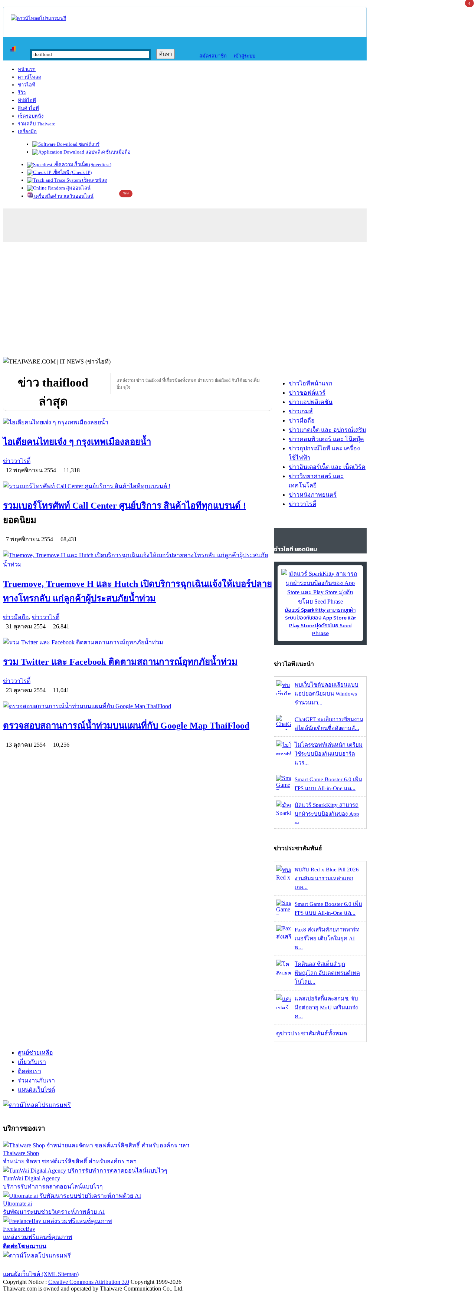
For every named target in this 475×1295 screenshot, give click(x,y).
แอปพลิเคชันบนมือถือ (107, 152)
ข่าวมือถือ (16, 617)
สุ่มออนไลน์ (78, 188)
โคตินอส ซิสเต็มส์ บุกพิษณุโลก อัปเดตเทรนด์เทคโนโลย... (327, 973)
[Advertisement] (237, 297)
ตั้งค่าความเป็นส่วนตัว (31, 1265)
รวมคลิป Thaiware (36, 123)
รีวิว (22, 92)
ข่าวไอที (26, 85)
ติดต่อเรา (29, 1071)
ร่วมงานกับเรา (36, 1080)
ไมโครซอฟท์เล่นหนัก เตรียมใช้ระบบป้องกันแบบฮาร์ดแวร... (329, 754)
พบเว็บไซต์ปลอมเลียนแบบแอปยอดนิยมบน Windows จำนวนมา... (326, 694)
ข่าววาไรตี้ (16, 461)
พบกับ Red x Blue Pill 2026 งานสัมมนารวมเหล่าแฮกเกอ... (327, 878)
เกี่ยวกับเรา (32, 1062)
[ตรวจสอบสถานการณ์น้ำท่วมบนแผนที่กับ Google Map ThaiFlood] (137, 706)
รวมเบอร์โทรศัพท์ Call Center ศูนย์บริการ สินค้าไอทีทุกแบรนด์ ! (124, 505)
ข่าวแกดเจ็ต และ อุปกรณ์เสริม (327, 430)
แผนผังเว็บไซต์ (36, 1090)
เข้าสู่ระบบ (242, 56)
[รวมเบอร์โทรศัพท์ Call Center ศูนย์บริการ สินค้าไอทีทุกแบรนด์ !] (137, 486)
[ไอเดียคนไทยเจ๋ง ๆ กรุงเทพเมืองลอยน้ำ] (137, 422)
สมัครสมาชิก (211, 56)
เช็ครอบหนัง (30, 116)
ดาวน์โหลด (29, 77)
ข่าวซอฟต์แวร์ (307, 393)
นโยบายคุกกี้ (153, 1265)
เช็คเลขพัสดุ (94, 180)
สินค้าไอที (28, 108)
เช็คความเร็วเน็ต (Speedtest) (81, 164)
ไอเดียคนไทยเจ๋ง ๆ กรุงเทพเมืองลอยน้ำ (77, 442)
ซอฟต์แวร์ (88, 144)
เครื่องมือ (27, 131)
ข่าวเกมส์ (301, 411)
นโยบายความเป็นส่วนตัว (98, 1265)
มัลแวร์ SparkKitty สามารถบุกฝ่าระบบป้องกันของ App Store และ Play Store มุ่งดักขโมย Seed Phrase (320, 621)
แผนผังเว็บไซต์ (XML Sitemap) (41, 1274)
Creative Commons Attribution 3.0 (88, 1282)
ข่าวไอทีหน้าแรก (310, 383)
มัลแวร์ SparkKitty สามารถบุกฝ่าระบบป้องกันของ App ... (327, 813)
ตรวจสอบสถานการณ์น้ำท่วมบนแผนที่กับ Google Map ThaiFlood (126, 725)
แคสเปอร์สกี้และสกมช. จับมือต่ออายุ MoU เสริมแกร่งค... (326, 1007)
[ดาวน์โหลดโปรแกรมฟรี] (38, 18)
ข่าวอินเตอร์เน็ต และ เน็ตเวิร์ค (327, 467)
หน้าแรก (27, 69)
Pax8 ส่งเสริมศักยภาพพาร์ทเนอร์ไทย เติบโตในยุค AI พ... (327, 938)
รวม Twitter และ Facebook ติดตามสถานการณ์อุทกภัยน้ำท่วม (120, 662)
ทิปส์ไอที (27, 100)
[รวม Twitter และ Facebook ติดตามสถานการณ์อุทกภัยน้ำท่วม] (137, 642)
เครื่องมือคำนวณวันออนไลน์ (63, 196)
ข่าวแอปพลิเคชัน (310, 402)
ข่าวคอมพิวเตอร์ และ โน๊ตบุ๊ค (326, 439)
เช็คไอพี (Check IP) (71, 172)
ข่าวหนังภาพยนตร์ (313, 495)
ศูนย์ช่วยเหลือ (35, 1052)
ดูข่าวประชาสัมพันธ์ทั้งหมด (311, 1033)
